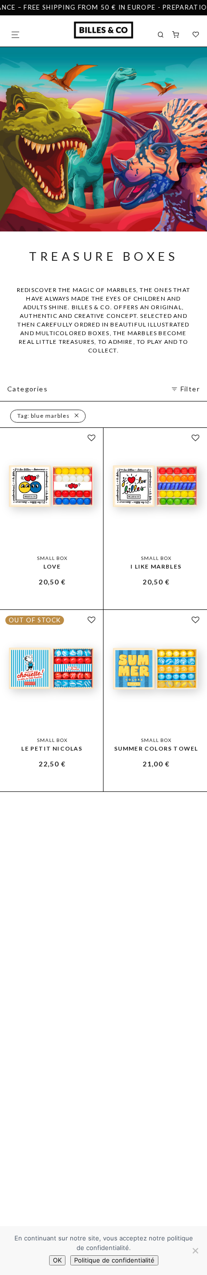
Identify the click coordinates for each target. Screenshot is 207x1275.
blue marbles (43, 415)
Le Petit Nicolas (51, 748)
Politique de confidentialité (114, 1260)
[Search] (164, 35)
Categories (27, 389)
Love (52, 566)
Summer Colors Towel (156, 748)
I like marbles (155, 566)
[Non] (195, 1250)
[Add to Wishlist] (92, 438)
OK (57, 1260)
